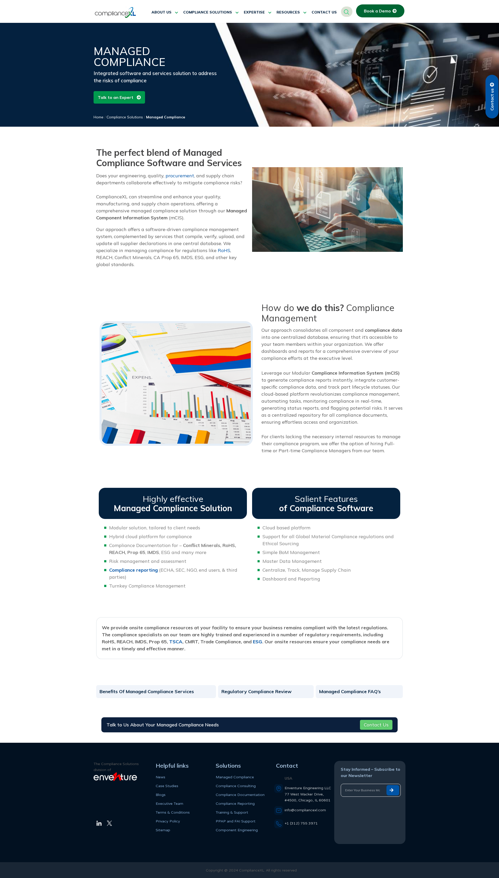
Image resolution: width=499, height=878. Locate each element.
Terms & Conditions (173, 812)
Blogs (161, 795)
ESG (257, 642)
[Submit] (392, 790)
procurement (180, 176)
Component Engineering (237, 830)
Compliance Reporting (235, 803)
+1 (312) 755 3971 (301, 823)
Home (98, 117)
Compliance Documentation (240, 795)
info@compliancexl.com (305, 810)
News (160, 777)
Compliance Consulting (236, 786)
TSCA (175, 642)
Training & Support (232, 812)
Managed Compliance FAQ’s (350, 691)
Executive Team (169, 803)
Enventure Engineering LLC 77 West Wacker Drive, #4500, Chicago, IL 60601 (308, 794)
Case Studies (167, 786)
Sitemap (163, 830)
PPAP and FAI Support (235, 821)
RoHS (224, 250)
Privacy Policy (168, 821)
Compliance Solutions (125, 117)
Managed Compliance (235, 777)
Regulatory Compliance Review (256, 691)
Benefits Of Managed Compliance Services (147, 691)
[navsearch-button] (346, 11)
